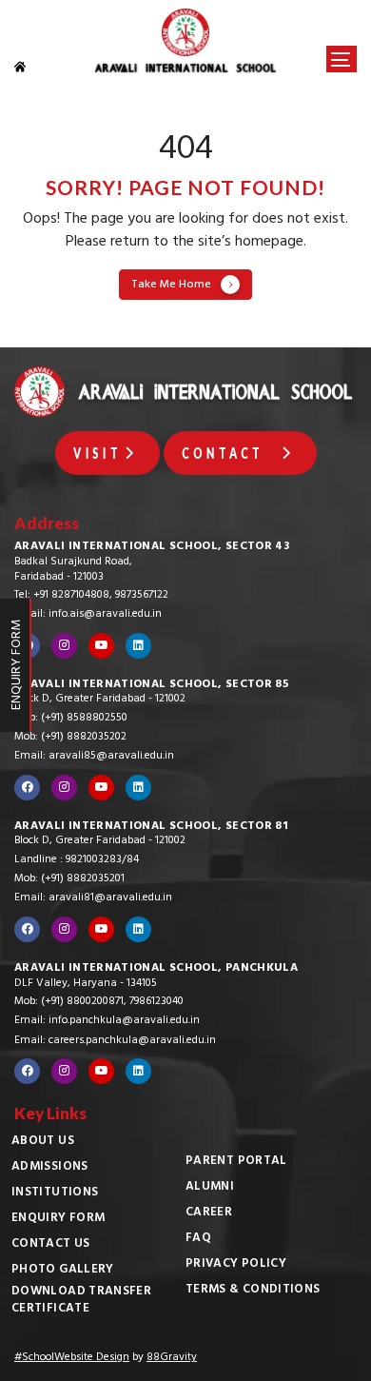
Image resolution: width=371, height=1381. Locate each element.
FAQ (198, 1239)
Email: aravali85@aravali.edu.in (94, 756)
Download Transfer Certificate (81, 1301)
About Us (42, 1142)
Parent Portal (236, 1162)
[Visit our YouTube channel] (101, 646)
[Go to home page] (31, 66)
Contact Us (50, 1244)
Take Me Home (171, 285)
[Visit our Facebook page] (27, 787)
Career (209, 1213)
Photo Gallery (62, 1270)
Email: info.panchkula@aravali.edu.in (107, 1021)
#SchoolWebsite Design (71, 1358)
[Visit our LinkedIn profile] (138, 646)
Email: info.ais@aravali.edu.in (88, 614)
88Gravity (171, 1358)
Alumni (210, 1187)
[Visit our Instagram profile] (64, 646)
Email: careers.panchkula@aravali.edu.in (115, 1041)
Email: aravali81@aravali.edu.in (93, 898)
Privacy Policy (236, 1264)
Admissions (49, 1167)
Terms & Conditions (253, 1290)
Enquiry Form (58, 1219)
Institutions (54, 1193)
